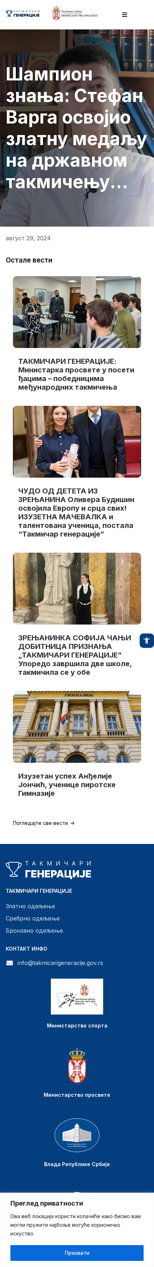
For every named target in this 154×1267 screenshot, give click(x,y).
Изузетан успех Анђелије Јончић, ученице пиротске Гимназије (67, 785)
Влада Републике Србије (77, 1164)
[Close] (146, 1198)
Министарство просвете (77, 1095)
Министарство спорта (77, 1025)
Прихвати (77, 1253)
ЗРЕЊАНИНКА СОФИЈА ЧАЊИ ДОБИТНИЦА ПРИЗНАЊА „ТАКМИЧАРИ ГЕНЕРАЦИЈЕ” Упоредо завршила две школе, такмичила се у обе (75, 655)
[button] (147, 641)
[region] (77, 1230)
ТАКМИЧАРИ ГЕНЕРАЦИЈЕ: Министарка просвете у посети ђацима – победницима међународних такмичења (76, 374)
